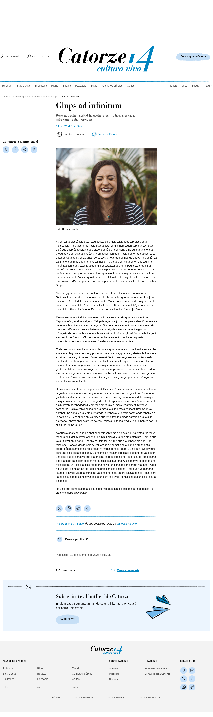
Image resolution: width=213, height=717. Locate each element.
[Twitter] (6, 149)
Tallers (173, 85)
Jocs (184, 85)
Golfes (131, 85)
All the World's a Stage (45, 97)
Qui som (113, 668)
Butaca (67, 85)
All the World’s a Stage (70, 523)
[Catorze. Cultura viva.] (183, 670)
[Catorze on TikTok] (192, 678)
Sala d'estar (24, 85)
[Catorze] (106, 653)
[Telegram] (24, 149)
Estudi (94, 85)
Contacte (114, 679)
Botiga (195, 85)
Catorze (7, 97)
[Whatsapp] (15, 149)
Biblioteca (41, 85)
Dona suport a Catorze (157, 673)
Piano (54, 85)
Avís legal (56, 697)
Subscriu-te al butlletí (157, 668)
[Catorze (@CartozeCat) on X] (183, 678)
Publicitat (114, 673)
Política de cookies (116, 697)
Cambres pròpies (112, 85)
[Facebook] (34, 149)
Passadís (80, 85)
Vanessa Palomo (108, 134)
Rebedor (7, 85)
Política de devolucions (150, 697)
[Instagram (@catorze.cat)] (192, 670)
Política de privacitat (84, 697)
